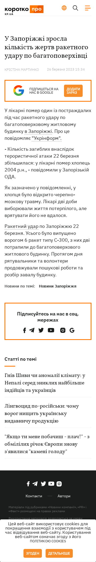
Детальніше (59, 553)
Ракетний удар (21, 226)
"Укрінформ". (47, 138)
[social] (24, 330)
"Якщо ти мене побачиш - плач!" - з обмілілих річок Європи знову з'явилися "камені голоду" (47, 444)
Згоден (32, 553)
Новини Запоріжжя (58, 286)
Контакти (34, 496)
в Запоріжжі (38, 131)
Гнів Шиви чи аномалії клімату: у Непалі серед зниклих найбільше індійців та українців (45, 383)
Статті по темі (21, 359)
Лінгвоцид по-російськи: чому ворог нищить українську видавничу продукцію (42, 414)
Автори (64, 496)
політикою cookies (48, 541)
